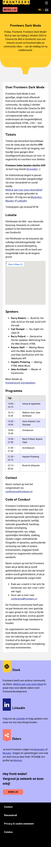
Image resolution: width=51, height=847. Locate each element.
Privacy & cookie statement (19, 823)
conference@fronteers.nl (18, 491)
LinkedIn (21, 200)
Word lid (13, 792)
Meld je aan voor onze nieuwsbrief (23, 189)
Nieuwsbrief (10, 815)
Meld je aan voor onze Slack (28, 684)
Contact (8, 806)
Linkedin (20, 718)
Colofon (8, 831)
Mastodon (36, 197)
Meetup (17, 760)
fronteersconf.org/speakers (20, 382)
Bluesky (9, 200)
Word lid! (10, 9)
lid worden (32, 169)
